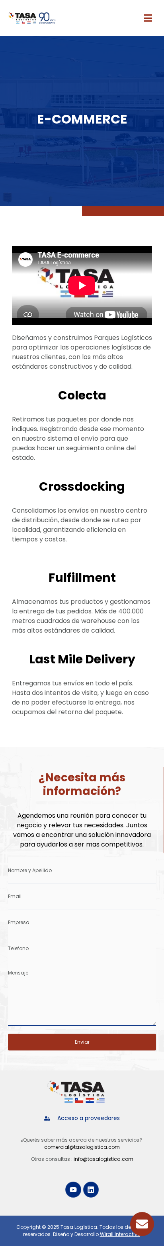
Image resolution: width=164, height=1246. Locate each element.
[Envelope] (142, 1224)
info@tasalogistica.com (103, 1159)
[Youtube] (73, 1190)
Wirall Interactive (120, 1234)
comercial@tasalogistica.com (82, 1147)
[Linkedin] (91, 1190)
